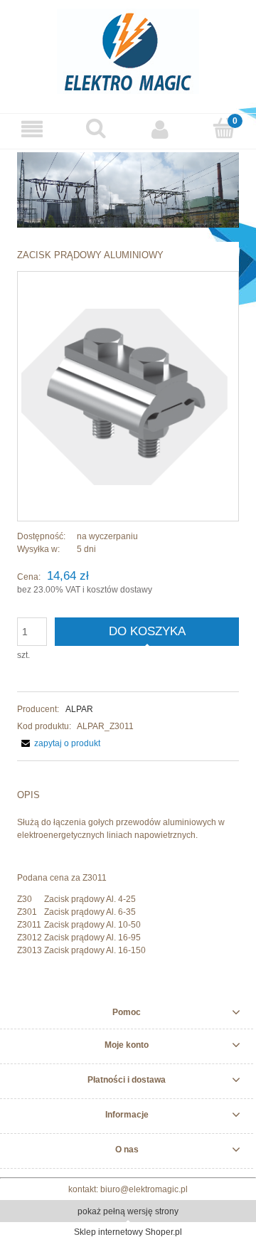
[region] (128, 190)
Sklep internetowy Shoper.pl (128, 1232)
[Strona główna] (128, 49)
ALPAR (79, 709)
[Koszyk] (224, 128)
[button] (32, 129)
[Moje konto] (160, 129)
